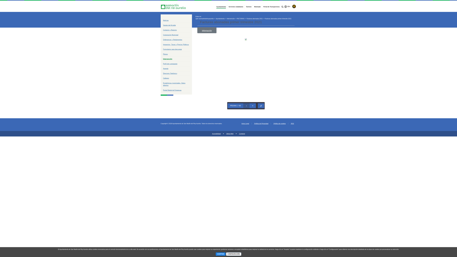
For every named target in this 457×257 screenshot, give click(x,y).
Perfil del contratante (170, 64)
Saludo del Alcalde (169, 25)
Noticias (166, 20)
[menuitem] (221, 7)
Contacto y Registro (170, 30)
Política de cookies (279, 123)
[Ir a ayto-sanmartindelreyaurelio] (174, 6)
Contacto (242, 134)
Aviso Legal (245, 123)
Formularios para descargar (172, 49)
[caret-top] (246, 105)
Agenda (165, 68)
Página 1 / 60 (235, 106)
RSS (292, 123)
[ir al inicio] (447, 242)
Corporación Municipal (170, 35)
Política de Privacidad (261, 123)
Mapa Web (229, 134)
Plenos (165, 54)
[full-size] (261, 105)
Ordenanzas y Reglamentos (172, 40)
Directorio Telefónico (170, 73)
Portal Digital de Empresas (172, 90)
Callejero (166, 78)
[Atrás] (198, 22)
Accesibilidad (216, 134)
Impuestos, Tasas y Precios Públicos (176, 44)
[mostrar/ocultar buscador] (282, 7)
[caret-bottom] (253, 105)
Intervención (167, 59)
